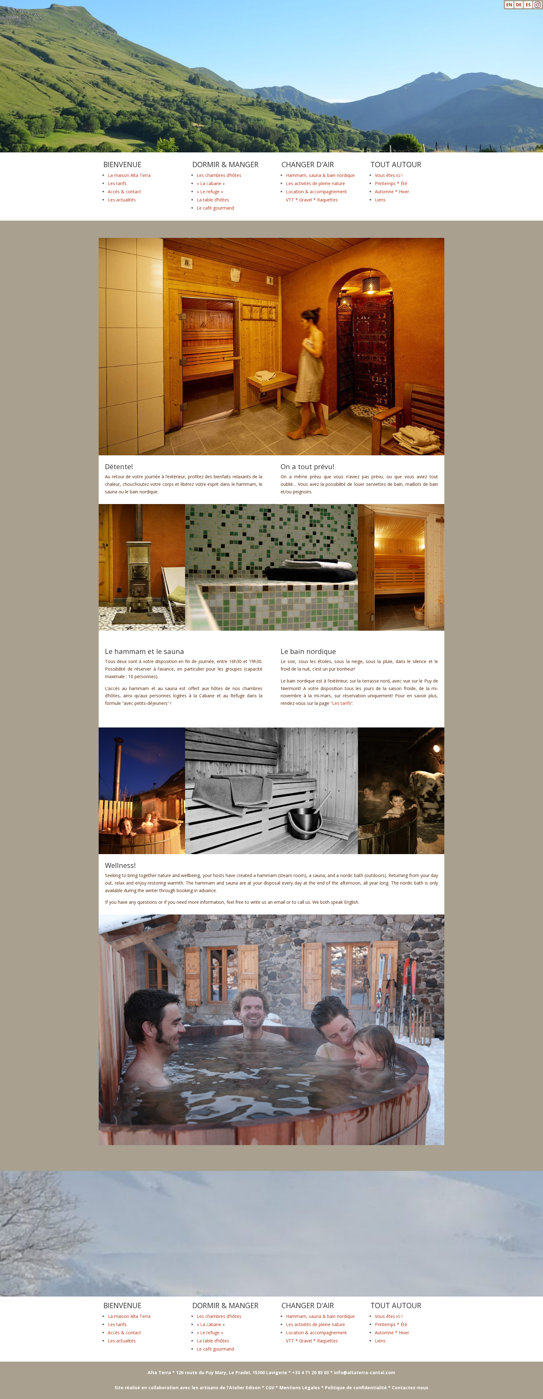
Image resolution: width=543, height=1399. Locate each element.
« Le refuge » (210, 192)
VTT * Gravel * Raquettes (312, 200)
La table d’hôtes (213, 200)
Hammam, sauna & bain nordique (320, 175)
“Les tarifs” (342, 703)
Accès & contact (124, 192)
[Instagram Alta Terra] (538, 6)
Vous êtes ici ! (389, 175)
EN (509, 5)
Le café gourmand (215, 208)
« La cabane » (211, 183)
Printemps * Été (391, 183)
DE (519, 5)
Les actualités (122, 200)
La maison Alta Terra (129, 175)
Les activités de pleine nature (315, 183)
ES (528, 5)
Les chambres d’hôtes (219, 175)
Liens (380, 200)
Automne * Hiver (392, 192)
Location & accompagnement (316, 192)
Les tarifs (117, 183)
